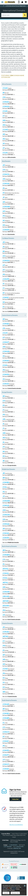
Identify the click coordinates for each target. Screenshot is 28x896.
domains (12, 157)
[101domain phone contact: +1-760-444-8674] (19, 2)
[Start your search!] (25, 15)
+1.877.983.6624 (7, 846)
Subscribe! (15, 799)
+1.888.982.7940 (17, 848)
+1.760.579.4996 (19, 846)
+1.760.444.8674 (13, 845)
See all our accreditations (16, 824)
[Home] (3, 6)
